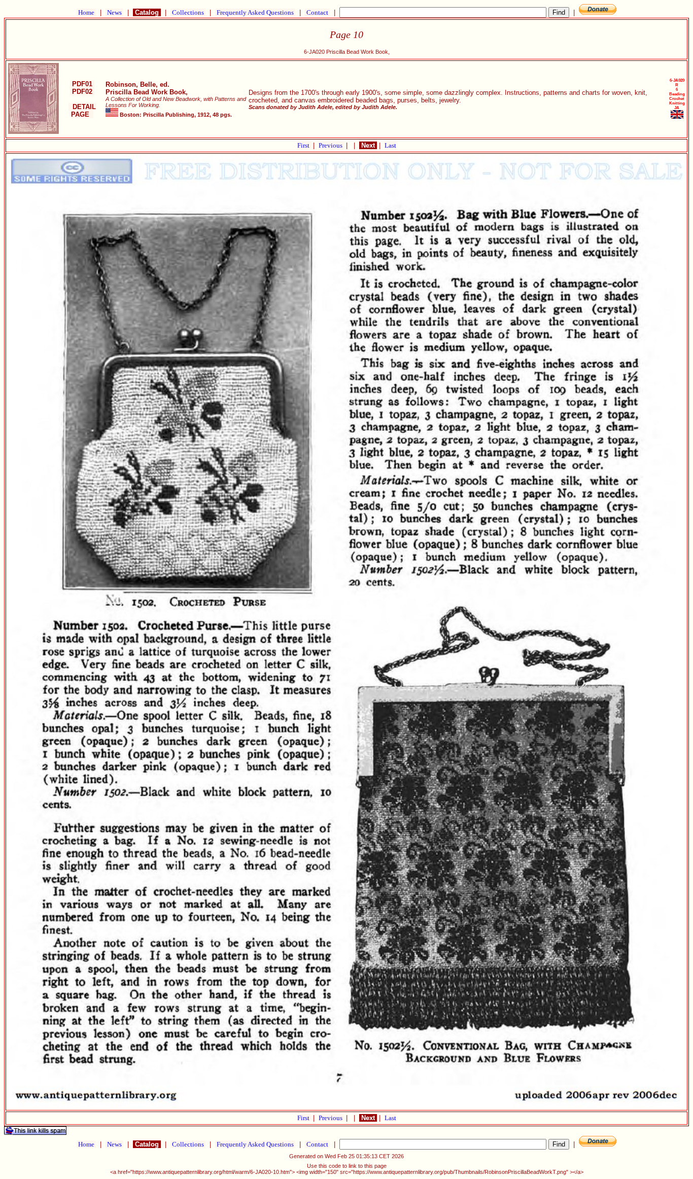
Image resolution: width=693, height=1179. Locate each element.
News (114, 12)
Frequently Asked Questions (255, 12)
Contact (317, 12)
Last (390, 145)
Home (86, 12)
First (304, 145)
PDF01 (82, 84)
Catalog (147, 12)
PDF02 (82, 91)
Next (368, 145)
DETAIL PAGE (82, 110)
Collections (187, 12)
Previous (331, 145)
